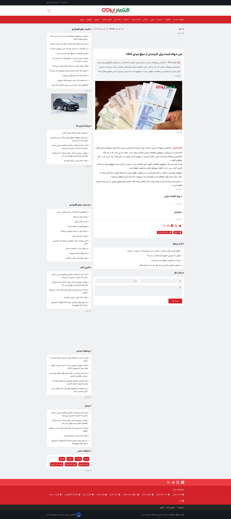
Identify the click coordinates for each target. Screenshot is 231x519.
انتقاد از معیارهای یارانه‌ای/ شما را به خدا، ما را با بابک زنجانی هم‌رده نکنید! (69, 37)
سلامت (78, 458)
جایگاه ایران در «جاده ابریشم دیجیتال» (74, 231)
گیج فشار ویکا (71, 464)
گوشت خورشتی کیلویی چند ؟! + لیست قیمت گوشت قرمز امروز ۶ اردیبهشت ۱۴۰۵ (69, 367)
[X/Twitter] (168, 482)
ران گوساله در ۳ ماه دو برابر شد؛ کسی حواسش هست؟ (69, 48)
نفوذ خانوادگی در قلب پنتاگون (77, 258)
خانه (180, 29)
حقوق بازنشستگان (129, 494)
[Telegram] (173, 482)
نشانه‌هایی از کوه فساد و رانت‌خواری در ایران (72, 212)
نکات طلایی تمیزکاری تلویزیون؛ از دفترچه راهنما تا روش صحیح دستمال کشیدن (70, 382)
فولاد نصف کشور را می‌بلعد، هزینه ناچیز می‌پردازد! (70, 66)
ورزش (82, 19)
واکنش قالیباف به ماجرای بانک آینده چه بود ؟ (72, 53)
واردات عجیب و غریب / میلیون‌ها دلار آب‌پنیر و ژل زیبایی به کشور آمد (70, 59)
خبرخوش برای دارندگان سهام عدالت (75, 133)
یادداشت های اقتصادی (79, 205)
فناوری (89, 19)
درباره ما (181, 507)
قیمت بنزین (177, 494)
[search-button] (49, 10)
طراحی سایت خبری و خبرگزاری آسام (61, 514)
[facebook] (172, 225)
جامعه (126, 19)
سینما (86, 458)
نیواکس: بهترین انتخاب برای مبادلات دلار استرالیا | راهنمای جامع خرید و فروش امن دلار (70, 154)
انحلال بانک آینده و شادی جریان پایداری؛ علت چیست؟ (68, 71)
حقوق (176, 232)
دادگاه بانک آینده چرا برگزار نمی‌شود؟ (75, 75)
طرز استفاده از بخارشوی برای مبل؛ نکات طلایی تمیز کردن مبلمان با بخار (69, 390)
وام (180, 501)
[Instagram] (177, 482)
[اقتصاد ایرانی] (115, 10)
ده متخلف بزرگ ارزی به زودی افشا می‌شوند (72, 80)
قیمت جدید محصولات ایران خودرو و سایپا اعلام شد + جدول (68, 359)
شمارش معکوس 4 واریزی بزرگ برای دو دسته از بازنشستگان (159, 265)
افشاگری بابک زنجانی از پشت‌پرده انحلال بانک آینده (70, 85)
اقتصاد (168, 19)
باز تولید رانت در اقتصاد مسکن (77, 248)
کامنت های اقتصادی (81, 29)
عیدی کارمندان (163, 232)
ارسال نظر (175, 301)
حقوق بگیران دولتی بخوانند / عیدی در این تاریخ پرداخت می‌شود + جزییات (153, 251)
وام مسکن (100, 494)
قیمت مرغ (87, 494)
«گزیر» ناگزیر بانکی (81, 221)
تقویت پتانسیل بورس (80, 236)
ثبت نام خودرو (161, 494)
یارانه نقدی (114, 494)
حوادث (69, 458)
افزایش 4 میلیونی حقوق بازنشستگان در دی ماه (163, 255)
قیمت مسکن (54, 494)
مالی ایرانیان (83, 464)
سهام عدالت (146, 494)
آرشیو (162, 507)
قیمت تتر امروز (56, 464)
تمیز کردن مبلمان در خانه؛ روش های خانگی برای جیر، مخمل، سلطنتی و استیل (69, 374)
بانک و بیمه (136, 19)
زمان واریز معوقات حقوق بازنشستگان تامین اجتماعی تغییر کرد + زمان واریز (69, 139)
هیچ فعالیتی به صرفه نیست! (77, 226)
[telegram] (179, 225)
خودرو (97, 19)
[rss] (182, 482)
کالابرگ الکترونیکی (71, 494)
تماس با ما (171, 507)
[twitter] (175, 225)
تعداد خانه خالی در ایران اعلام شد (76, 160)
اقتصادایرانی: (177, 148)
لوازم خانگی (107, 19)
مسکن (145, 19)
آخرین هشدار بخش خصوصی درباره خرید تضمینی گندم (70, 242)
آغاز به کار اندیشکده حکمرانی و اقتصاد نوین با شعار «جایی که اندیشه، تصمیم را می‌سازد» (70, 147)
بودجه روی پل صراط (80, 217)
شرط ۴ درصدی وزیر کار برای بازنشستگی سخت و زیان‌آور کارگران (68, 291)
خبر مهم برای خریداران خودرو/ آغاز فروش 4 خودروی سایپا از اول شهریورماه (69, 304)
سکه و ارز (117, 19)
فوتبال (62, 458)
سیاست (160, 19)
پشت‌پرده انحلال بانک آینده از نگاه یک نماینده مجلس (68, 44)
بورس (152, 19)
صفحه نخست (178, 19)
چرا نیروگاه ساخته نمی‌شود (78, 253)
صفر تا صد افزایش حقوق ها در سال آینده (165, 260)
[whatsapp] (168, 225)
